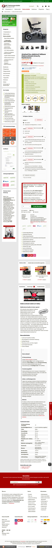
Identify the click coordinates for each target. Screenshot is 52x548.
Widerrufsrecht (31, 499)
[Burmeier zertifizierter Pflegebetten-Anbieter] (9, 160)
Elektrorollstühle (7, 36)
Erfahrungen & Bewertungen (6, 85)
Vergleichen (25, 210)
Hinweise (33, 546)
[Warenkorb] (48, 6)
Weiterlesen (11, 503)
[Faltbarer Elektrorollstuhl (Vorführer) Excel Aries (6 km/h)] (26, 270)
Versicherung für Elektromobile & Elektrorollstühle (32, 510)
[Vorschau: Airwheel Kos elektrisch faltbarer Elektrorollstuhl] (32, 47)
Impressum (43, 509)
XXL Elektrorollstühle (9, 50)
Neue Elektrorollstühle (9, 38)
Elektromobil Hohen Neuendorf (45, 498)
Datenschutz (44, 506)
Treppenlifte (6, 77)
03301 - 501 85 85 (45, 1)
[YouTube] (19, 520)
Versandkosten (22, 541)
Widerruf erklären (32, 501)
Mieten (4, 82)
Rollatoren (5, 79)
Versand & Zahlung (32, 497)
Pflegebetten (6, 69)
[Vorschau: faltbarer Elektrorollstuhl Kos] (37, 47)
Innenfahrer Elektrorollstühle (7, 44)
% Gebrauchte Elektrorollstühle (7, 41)
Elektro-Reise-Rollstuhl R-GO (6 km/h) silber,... (42, 277)
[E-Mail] (31, 255)
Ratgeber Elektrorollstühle (7, 63)
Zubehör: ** (25, 120)
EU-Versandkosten (40, 65)
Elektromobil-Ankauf (34, 221)
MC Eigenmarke (25, 468)
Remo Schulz (44, 504)
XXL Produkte (6, 75)
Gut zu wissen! (31, 506)
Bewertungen (30, 286)
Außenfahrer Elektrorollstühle (7, 47)
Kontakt (30, 494)
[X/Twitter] (26, 255)
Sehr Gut (28, 546)
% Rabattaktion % (7, 32)
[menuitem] (48, 6)
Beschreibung (22, 286)
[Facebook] (23, 255)
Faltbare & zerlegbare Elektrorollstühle (9, 53)
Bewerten (36, 212)
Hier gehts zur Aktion (40, 201)
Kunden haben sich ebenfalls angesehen (36, 262)
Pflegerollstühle (6, 71)
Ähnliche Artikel (22, 262)
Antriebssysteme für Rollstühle (8, 60)
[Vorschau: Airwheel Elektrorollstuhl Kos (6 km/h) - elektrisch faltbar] (22, 47)
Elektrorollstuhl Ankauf (9, 57)
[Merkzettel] (45, 6)
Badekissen (5, 67)
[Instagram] (34, 255)
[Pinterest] (28, 255)
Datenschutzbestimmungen (21, 484)
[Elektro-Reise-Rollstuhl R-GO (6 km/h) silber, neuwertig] (41, 270)
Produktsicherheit (40, 286)
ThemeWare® (37, 543)
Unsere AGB (43, 508)
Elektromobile (6, 34)
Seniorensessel (6, 73)
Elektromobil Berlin (45, 496)
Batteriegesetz (44, 494)
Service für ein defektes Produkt (32, 503)
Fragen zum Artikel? (27, 212)
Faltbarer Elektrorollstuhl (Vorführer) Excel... (27, 277)
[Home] (3, 9)
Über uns (30, 496)
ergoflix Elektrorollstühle (9, 55)
